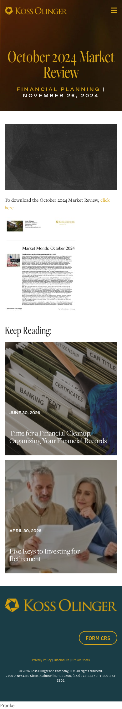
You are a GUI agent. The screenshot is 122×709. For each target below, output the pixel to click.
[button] (114, 10)
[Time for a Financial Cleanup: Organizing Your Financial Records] (61, 398)
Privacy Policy (42, 660)
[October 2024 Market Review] (41, 264)
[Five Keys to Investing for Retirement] (61, 516)
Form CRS (98, 637)
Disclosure (61, 660)
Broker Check (80, 660)
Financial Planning (58, 89)
